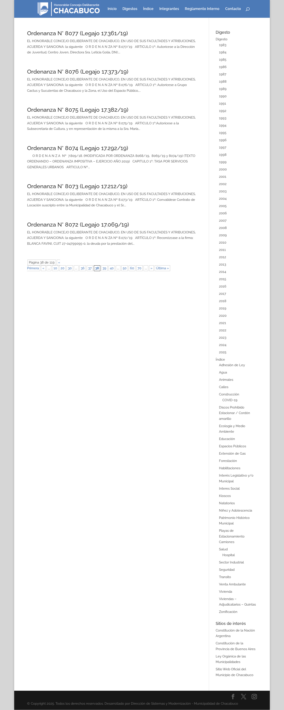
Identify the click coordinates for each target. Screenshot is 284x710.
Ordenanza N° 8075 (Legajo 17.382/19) (77, 109)
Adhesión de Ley (232, 365)
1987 (222, 74)
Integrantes (169, 9)
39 (104, 268)
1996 (223, 140)
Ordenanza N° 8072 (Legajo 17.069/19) (78, 224)
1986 (223, 67)
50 (124, 268)
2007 (223, 221)
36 (83, 268)
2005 (223, 206)
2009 (223, 235)
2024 (222, 345)
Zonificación (228, 612)
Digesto (221, 39)
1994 (222, 125)
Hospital (228, 555)
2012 (222, 257)
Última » (162, 268)
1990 (223, 96)
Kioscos (225, 496)
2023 (222, 338)
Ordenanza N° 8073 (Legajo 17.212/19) (77, 186)
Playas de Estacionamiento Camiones (232, 536)
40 (112, 268)
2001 (222, 177)
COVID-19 (229, 400)
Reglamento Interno (202, 9)
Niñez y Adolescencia (235, 510)
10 (55, 268)
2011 (222, 250)
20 (62, 268)
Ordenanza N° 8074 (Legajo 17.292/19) (77, 148)
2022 (222, 330)
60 (132, 268)
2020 (223, 316)
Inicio (112, 9)
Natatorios (227, 503)
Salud (223, 549)
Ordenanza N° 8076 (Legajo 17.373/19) (77, 71)
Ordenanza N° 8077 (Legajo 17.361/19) (77, 33)
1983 (222, 45)
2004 (223, 199)
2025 (222, 352)
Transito (225, 577)
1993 (222, 118)
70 (139, 268)
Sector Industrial (231, 562)
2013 (222, 264)
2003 (223, 191)
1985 (222, 60)
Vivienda (225, 592)
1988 (223, 82)
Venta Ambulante (232, 584)
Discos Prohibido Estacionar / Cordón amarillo (234, 413)
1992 (222, 111)
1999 (223, 162)
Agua (223, 372)
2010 (222, 242)
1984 (222, 52)
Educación (227, 439)
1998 (223, 155)
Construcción (229, 394)
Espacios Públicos (232, 446)
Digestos (129, 9)
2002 (223, 184)
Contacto (233, 9)
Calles (223, 387)
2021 (222, 323)
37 (90, 268)
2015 (222, 279)
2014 (222, 272)
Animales (226, 380)
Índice (148, 9)
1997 (222, 147)
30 (70, 268)
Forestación (228, 461)
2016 (222, 286)
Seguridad (227, 570)
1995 (222, 133)
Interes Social (229, 489)
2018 (222, 301)
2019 (222, 308)
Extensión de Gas (232, 454)
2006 (223, 213)
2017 (222, 294)
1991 (222, 104)
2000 (223, 169)
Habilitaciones (229, 468)
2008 (223, 228)
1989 (223, 89)
